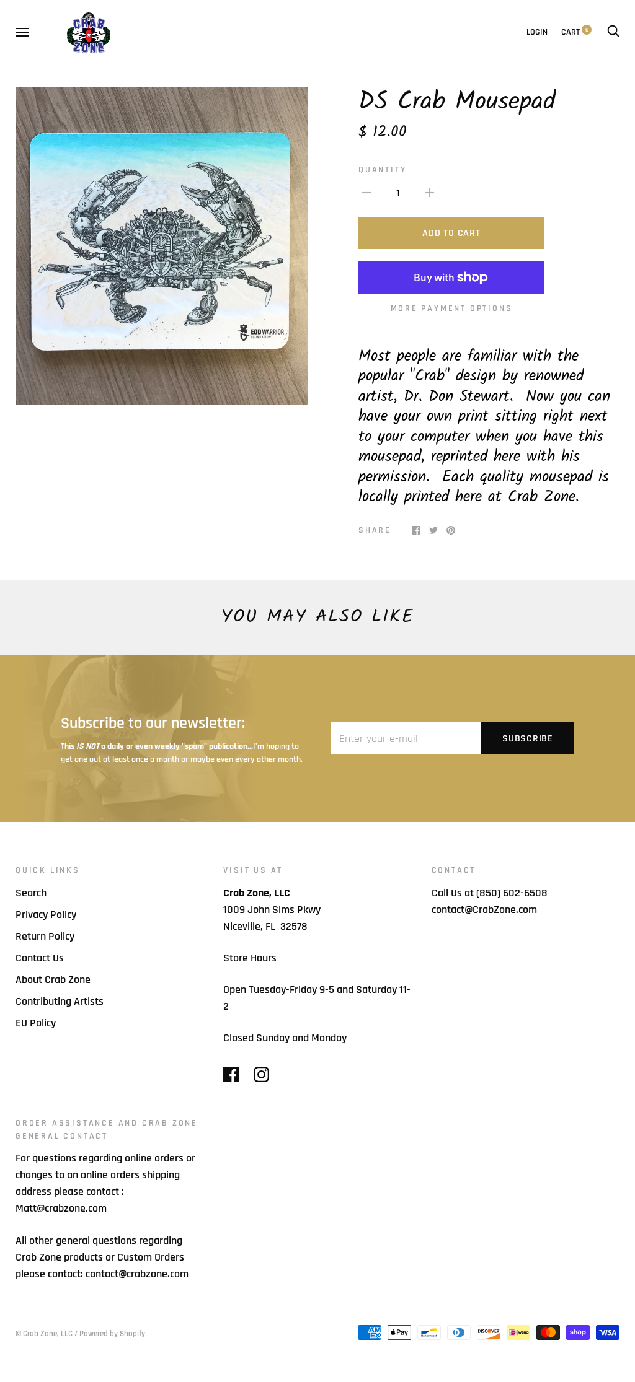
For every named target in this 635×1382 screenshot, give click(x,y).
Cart (574, 32)
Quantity (382, 169)
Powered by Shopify (112, 1334)
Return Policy (45, 936)
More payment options (452, 308)
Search (31, 893)
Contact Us (40, 958)
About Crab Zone (53, 980)
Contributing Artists (60, 1001)
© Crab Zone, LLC (44, 1334)
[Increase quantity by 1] (430, 192)
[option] (162, 246)
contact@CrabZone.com (484, 910)
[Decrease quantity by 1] (366, 192)
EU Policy (36, 1023)
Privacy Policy (46, 914)
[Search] (613, 32)
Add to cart (451, 233)
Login (537, 32)
